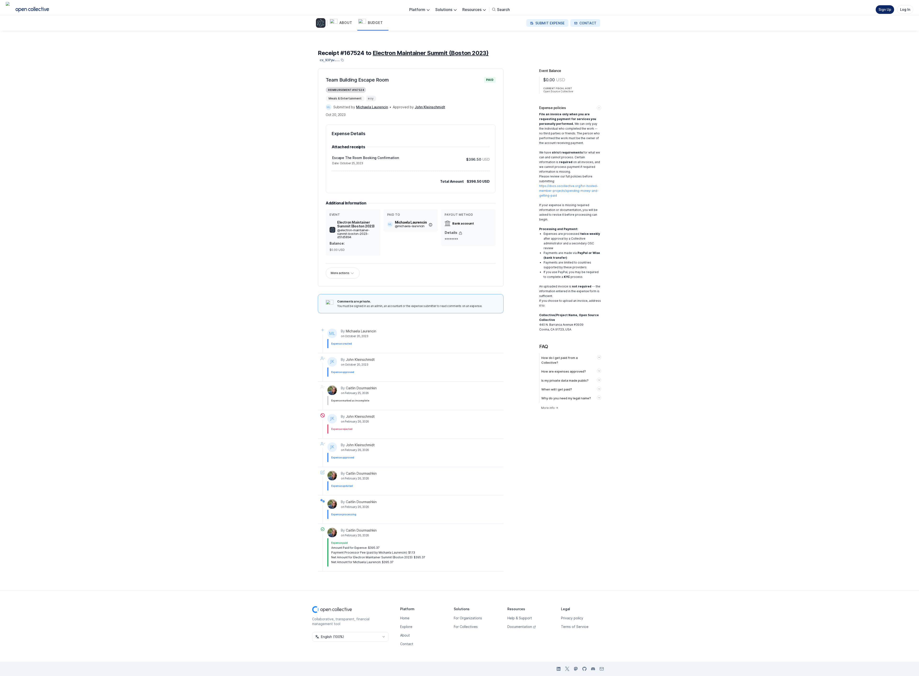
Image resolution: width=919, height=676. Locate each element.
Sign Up (885, 9)
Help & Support (519, 618)
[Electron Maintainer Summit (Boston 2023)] (321, 23)
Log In (905, 9)
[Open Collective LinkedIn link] (558, 668)
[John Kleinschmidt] (332, 362)
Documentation (519, 627)
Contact (406, 644)
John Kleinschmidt (360, 359)
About (405, 635)
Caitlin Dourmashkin (361, 388)
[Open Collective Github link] (584, 668)
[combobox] (350, 637)
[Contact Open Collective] (601, 668)
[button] (343, 23)
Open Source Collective (558, 91)
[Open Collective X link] (567, 668)
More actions (340, 273)
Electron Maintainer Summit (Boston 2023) (430, 52)
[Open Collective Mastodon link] (575, 668)
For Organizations (468, 618)
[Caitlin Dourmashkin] (332, 390)
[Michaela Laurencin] (328, 107)
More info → (549, 408)
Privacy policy (572, 618)
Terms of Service (574, 627)
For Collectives (466, 627)
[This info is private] (460, 233)
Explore (406, 627)
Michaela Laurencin (361, 331)
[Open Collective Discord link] (593, 668)
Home (404, 618)
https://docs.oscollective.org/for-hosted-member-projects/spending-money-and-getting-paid (569, 190)
